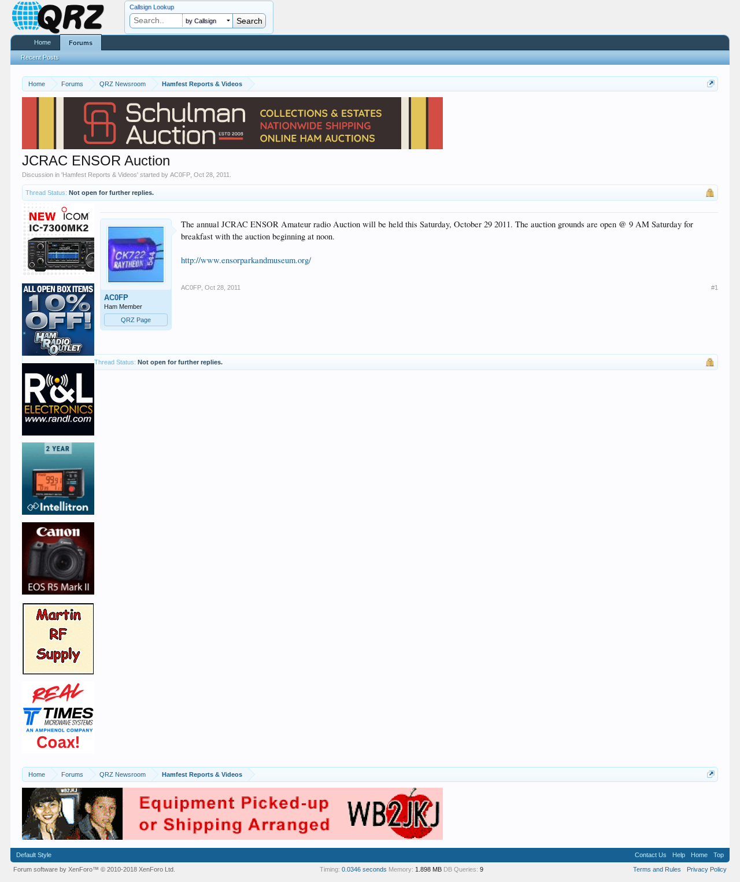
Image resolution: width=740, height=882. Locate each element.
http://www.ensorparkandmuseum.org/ (246, 259)
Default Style (33, 854)
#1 (714, 287)
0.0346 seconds (364, 869)
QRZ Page (136, 319)
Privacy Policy (707, 869)
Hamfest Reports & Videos (99, 174)
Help (678, 854)
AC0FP (180, 174)
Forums (80, 42)
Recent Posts (40, 57)
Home (42, 42)
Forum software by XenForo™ (94, 869)
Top (718, 854)
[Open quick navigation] (711, 83)
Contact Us (651, 854)
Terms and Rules (657, 869)
